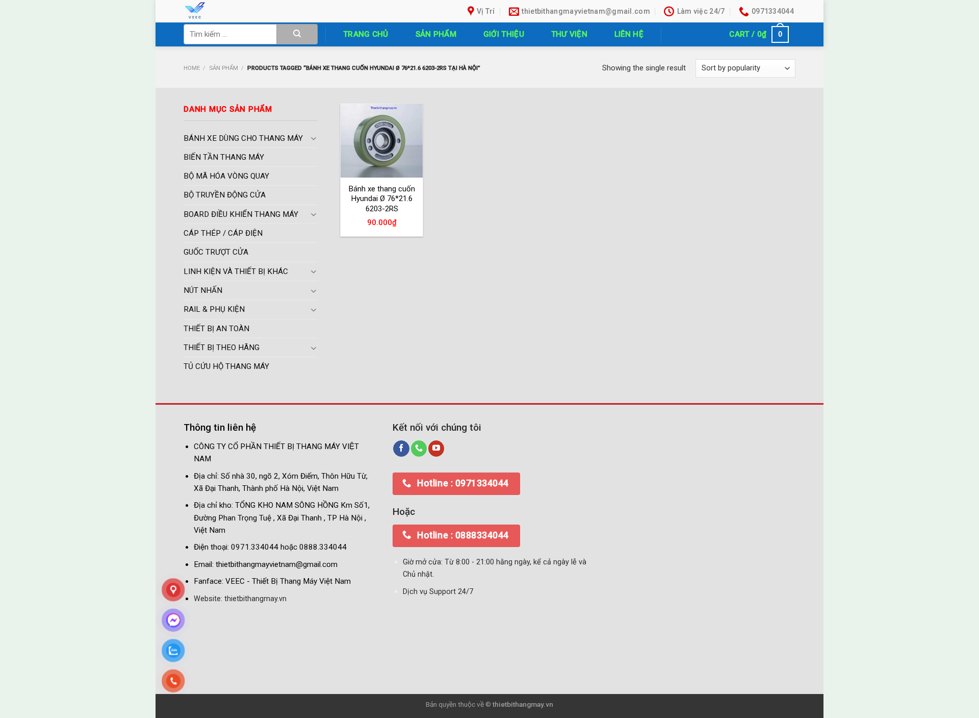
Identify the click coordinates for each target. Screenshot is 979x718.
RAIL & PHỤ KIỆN (214, 309)
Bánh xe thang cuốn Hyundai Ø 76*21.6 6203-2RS (382, 198)
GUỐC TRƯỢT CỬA (216, 252)
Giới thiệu (503, 34)
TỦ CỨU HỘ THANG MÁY (226, 367)
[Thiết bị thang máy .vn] (254, 11)
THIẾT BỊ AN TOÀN (216, 328)
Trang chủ (366, 34)
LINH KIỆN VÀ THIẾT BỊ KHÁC (236, 271)
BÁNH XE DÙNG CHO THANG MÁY (243, 138)
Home (192, 67)
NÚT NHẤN (203, 290)
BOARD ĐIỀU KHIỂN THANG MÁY (241, 214)
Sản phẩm (436, 34)
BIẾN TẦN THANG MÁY (224, 157)
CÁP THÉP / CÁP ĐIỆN (223, 233)
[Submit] (297, 34)
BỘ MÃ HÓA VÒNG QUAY (226, 176)
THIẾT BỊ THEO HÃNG (222, 347)
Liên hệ (628, 34)
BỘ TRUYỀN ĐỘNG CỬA (225, 195)
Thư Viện (569, 34)
